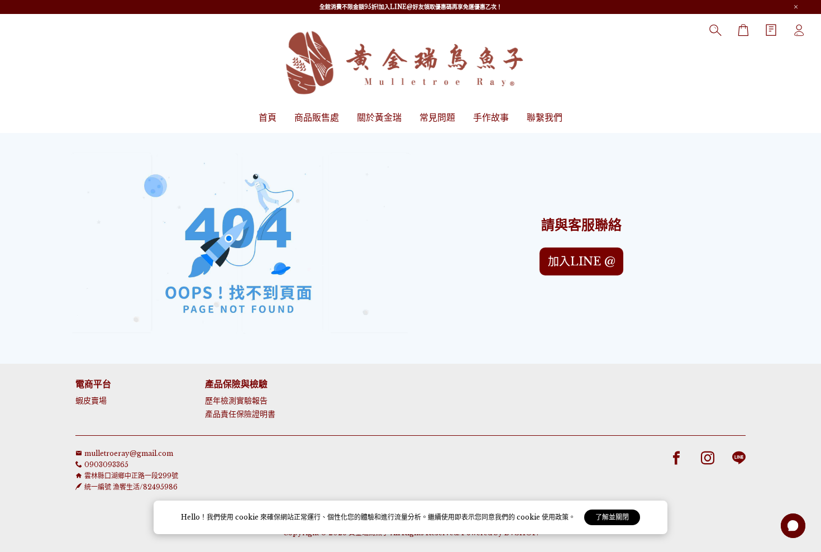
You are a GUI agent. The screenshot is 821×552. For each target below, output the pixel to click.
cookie (247, 517)
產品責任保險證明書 (240, 414)
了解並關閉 (612, 517)
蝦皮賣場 (91, 401)
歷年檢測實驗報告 (236, 401)
